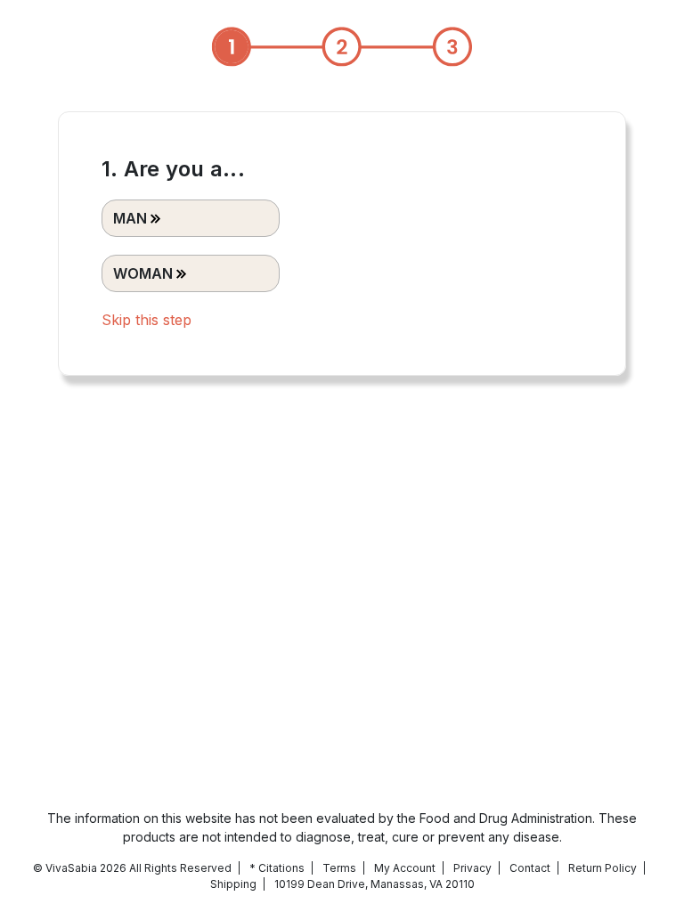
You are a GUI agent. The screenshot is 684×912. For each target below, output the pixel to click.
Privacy (472, 868)
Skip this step (146, 320)
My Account (405, 868)
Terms (339, 868)
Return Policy (602, 868)
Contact (529, 868)
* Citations (277, 868)
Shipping (233, 884)
